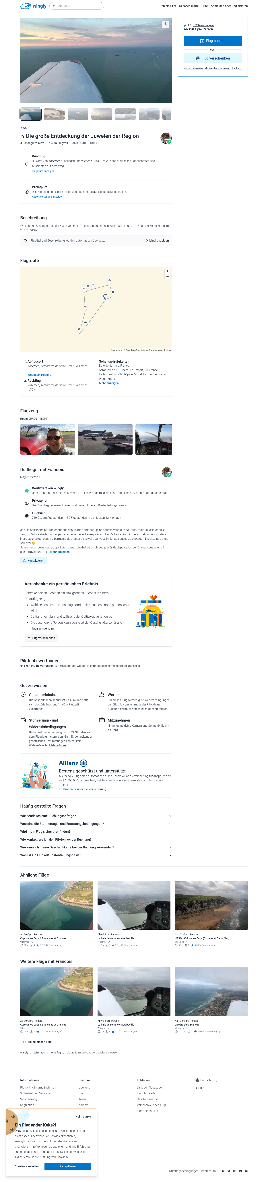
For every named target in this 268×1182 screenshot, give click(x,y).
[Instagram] (234, 1171)
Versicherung (28, 1099)
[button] (85, 323)
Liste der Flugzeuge (149, 1087)
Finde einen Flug (147, 1111)
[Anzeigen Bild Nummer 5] (125, 114)
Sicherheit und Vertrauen (36, 1093)
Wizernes (39, 1052)
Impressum (208, 1171)
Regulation (27, 1105)
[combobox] (76, 5)
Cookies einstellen (27, 1166)
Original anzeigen (157, 240)
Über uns (84, 1087)
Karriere (83, 1105)
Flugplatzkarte (146, 1093)
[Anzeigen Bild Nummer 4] (101, 114)
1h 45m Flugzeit (58, 143)
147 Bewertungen (203, 25)
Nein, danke (83, 1116)
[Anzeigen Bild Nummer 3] (78, 114)
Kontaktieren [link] (36, 560)
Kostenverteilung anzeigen (47, 196)
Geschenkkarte (189, 6)
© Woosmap (117, 350)
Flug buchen (216, 41)
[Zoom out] (167, 276)
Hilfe (205, 6)
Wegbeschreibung (39, 374)
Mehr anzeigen (60, 552)
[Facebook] (223, 1171)
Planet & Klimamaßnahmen (38, 1087)
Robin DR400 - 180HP (84, 143)
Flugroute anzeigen (43, 171)
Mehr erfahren (58, 745)
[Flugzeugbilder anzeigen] (47, 439)
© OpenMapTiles (132, 350)
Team (82, 1099)
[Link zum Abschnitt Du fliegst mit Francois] (166, 143)
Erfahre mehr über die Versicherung (82, 789)
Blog (81, 1093)
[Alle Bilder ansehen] (96, 60)
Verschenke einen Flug (151, 1105)
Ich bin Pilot (168, 6)
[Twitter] (228, 1171)
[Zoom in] (167, 271)
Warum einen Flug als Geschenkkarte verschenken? (213, 68)
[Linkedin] (240, 1171)
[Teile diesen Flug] (165, 24)
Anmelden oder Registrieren (229, 6)
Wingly (24, 1052)
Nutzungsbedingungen (183, 1171)
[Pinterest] (246, 1171)
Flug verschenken (43, 638)
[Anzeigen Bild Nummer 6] (149, 114)
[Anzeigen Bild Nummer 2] (54, 114)
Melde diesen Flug (40, 1042)
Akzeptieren (68, 1166)
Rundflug (56, 1052)
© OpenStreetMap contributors (156, 350)
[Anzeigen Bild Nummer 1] (30, 114)
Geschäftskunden (148, 1099)
